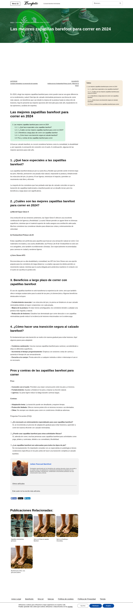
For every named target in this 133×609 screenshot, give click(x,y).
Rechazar (95, 606)
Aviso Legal (16, 599)
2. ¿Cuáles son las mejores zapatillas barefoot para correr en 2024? (39, 130)
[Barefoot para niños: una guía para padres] (21, 555)
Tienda (102, 599)
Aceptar (108, 606)
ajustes (70, 607)
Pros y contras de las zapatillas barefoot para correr (34, 138)
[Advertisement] (66, 58)
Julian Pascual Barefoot (40, 464)
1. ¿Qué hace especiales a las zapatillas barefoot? (33, 127)
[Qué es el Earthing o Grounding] (67, 524)
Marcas (51, 599)
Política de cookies (66, 599)
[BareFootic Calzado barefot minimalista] (31, 3)
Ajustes (82, 606)
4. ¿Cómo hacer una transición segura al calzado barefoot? (36, 135)
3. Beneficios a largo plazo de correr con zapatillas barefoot (36, 133)
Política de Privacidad (87, 599)
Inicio (12, 22)
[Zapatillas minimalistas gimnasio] (21, 524)
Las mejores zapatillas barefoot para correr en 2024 (30, 124)
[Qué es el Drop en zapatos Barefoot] (44, 524)
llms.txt (41, 599)
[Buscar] (120, 3)
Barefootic (29, 599)
